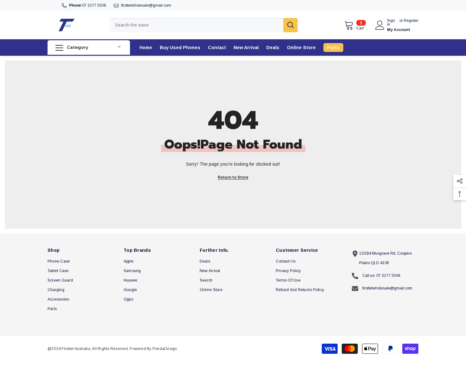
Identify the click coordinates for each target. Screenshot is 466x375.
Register (411, 21)
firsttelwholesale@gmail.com (146, 5)
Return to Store (233, 177)
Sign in (391, 22)
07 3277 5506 (94, 5)
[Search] (203, 25)
